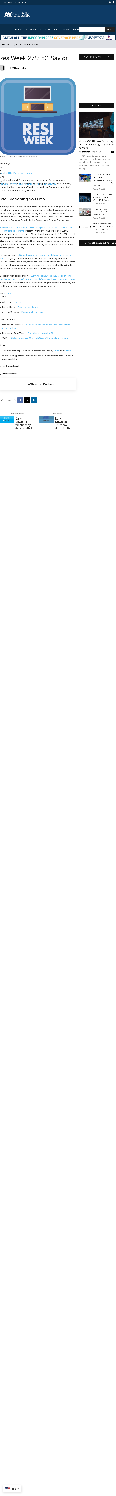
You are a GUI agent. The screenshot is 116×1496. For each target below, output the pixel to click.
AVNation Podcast (19, 68)
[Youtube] (113, 2)
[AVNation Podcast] (13, 384)
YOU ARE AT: (7, 44)
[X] (110, 2)
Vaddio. (68, 351)
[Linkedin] (106, 2)
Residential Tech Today (33, 312)
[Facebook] (99, 2)
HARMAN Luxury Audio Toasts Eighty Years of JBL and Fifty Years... (102, 197)
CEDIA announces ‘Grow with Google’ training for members (39, 338)
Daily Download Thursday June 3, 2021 (63, 423)
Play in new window (22, 173)
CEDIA (19, 302)
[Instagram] (103, 2)
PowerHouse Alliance (28, 307)
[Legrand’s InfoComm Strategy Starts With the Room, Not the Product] (85, 212)
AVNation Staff (84, 152)
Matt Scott (9, 293)
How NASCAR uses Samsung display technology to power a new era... (96, 144)
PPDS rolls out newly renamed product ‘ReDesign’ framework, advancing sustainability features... (103, 180)
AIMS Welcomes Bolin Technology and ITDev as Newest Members (103, 226)
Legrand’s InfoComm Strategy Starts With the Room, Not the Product (103, 212)
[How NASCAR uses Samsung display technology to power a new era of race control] (96, 125)
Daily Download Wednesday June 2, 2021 (23, 423)
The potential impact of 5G (41, 333)
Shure (56, 351)
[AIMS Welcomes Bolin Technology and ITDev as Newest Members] (85, 226)
